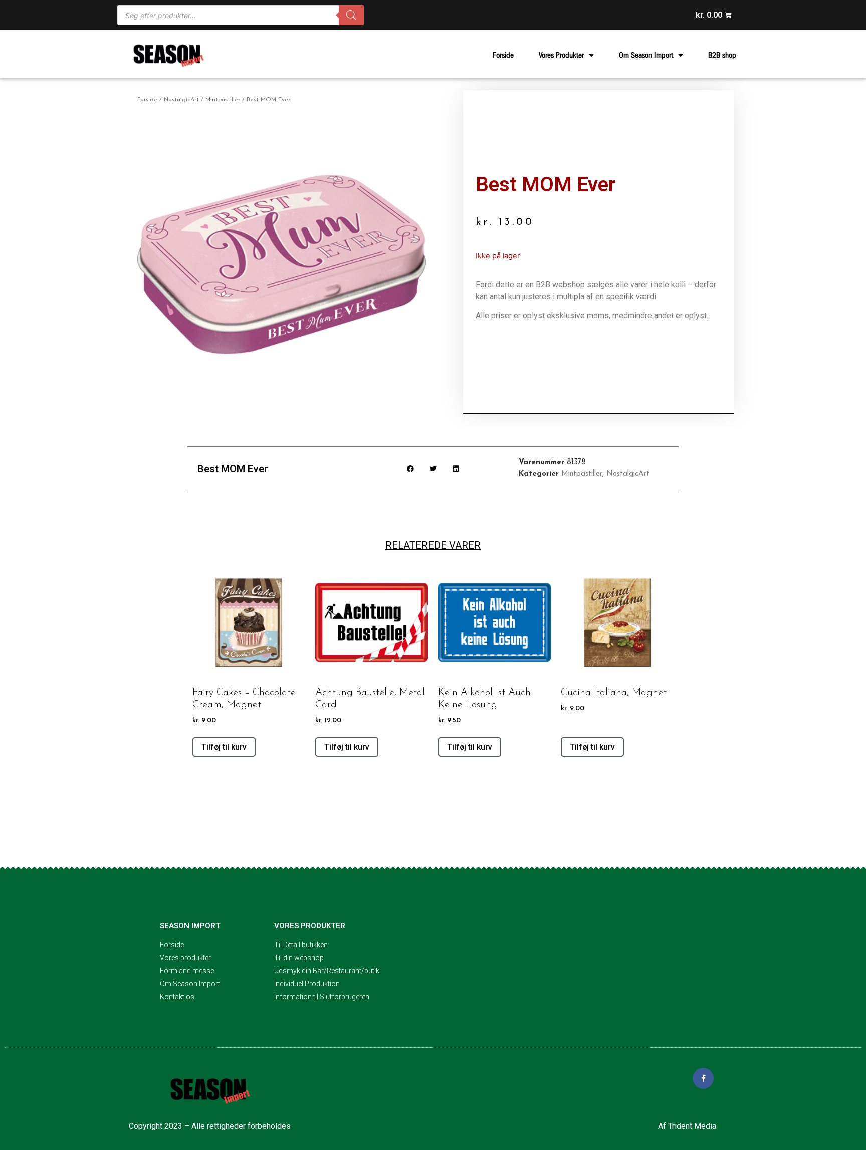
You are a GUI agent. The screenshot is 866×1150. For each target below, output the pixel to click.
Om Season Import (646, 55)
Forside (503, 55)
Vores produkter (309, 925)
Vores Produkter (561, 55)
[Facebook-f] (703, 1078)
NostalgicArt (181, 100)
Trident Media (692, 1126)
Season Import (190, 925)
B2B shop (722, 55)
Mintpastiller (222, 100)
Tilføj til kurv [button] (224, 747)
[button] (410, 468)
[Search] (351, 15)
